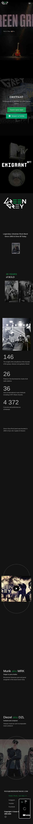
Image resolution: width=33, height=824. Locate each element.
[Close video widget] (30, 799)
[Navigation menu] (30, 3)
